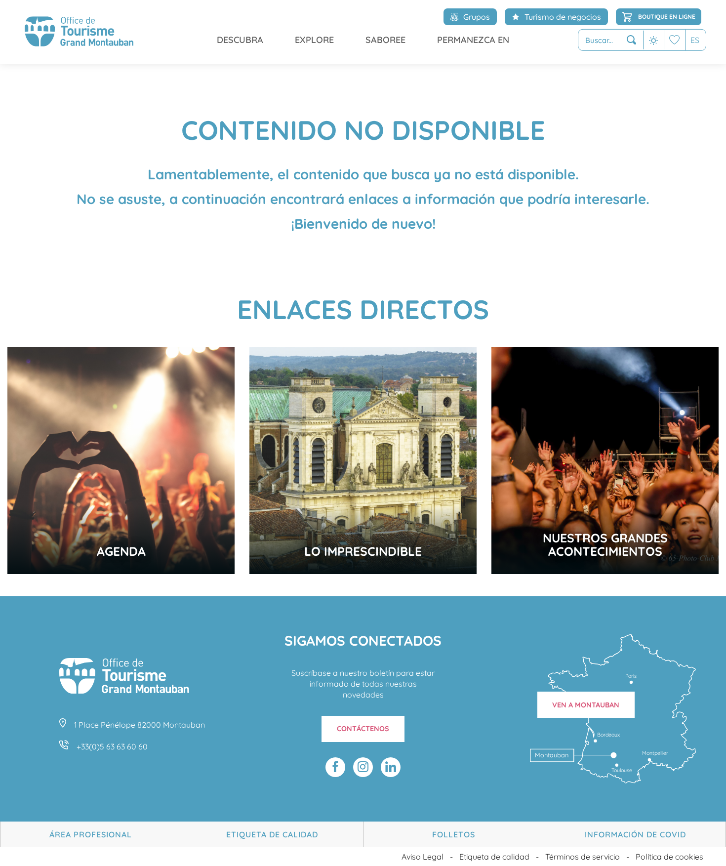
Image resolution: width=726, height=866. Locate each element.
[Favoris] (675, 39)
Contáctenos (363, 728)
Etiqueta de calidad (272, 834)
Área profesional (90, 834)
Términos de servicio (582, 857)
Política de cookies (669, 857)
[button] (610, 40)
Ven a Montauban (585, 705)
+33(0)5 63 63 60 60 (112, 746)
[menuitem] (79, 32)
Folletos (453, 834)
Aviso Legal (423, 857)
